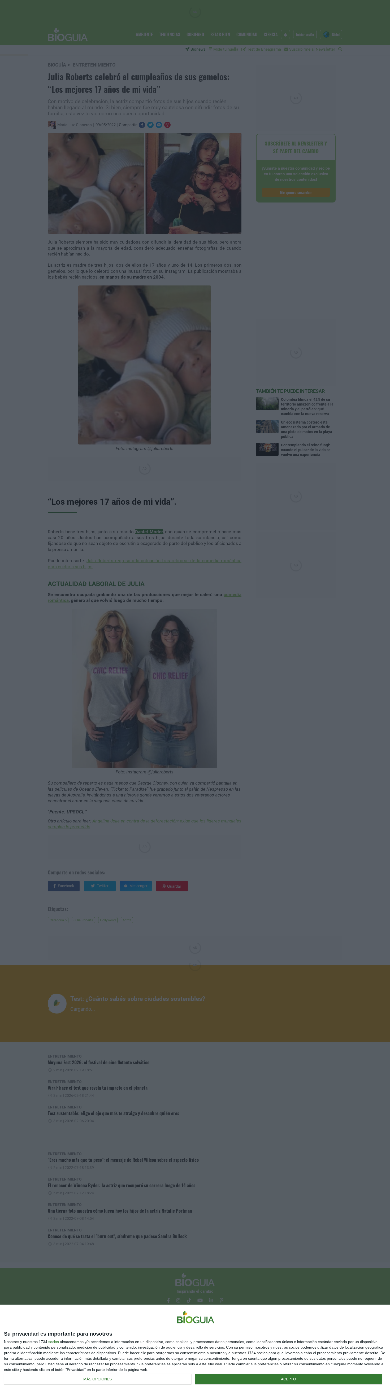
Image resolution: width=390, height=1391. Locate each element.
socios (53, 1342)
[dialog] (195, 1348)
